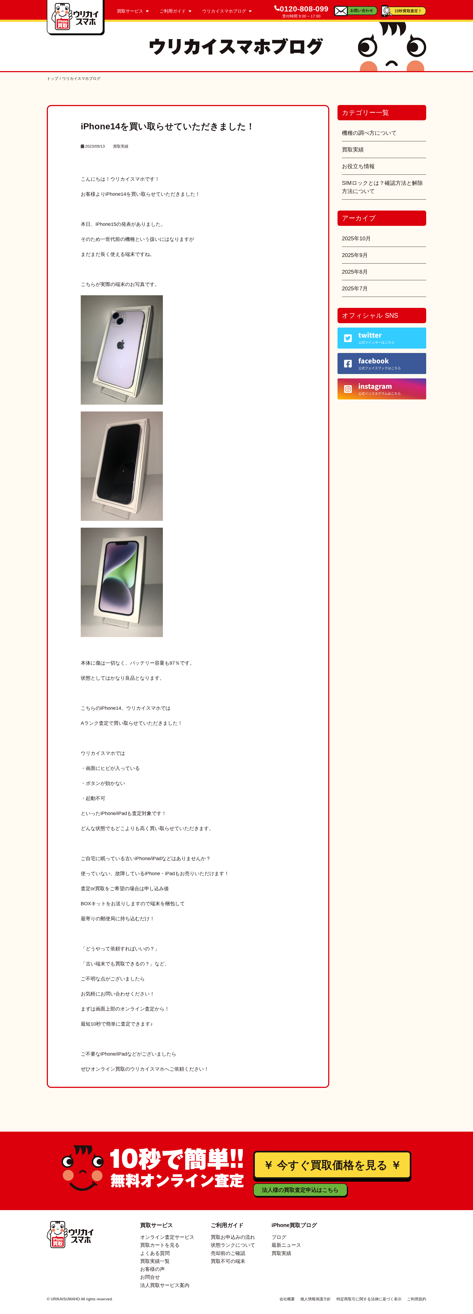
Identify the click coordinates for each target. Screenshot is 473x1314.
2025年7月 (355, 288)
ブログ (279, 1237)
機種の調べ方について (369, 133)
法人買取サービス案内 (164, 1285)
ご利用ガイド (173, 11)
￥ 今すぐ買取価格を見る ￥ (332, 1165)
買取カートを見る (160, 1245)
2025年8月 (355, 272)
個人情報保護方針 (315, 1299)
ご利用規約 (416, 1299)
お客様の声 (152, 1269)
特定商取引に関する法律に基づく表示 (369, 1299)
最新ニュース (286, 1245)
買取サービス (130, 11)
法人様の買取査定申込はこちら (300, 1190)
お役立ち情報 (358, 166)
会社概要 (287, 1299)
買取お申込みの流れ (233, 1237)
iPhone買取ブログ (294, 1225)
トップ (52, 78)
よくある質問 (155, 1253)
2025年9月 (355, 255)
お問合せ (150, 1277)
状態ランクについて (233, 1245)
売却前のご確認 (228, 1253)
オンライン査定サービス (167, 1237)
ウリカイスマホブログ (224, 11)
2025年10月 (356, 238)
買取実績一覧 (155, 1261)
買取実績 (120, 146)
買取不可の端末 (228, 1261)
